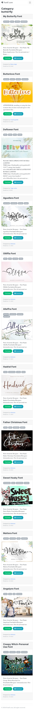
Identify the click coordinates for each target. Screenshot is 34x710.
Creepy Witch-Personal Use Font (16, 645)
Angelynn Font (11, 588)
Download (19, 58)
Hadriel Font (9, 366)
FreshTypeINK (14, 119)
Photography (7, 483)
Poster (5, 372)
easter (5, 134)
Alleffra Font (10, 309)
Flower (10, 134)
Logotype (15, 258)
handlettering (12, 372)
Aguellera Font (11, 198)
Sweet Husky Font (13, 477)
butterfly (12, 79)
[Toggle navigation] (30, 2)
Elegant (26, 203)
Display (20, 134)
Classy (20, 258)
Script (12, 21)
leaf (14, 594)
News (10, 594)
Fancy (15, 134)
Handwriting (24, 21)
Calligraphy (16, 427)
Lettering (17, 21)
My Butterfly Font (12, 16)
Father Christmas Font (15, 422)
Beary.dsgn (13, 64)
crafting (18, 372)
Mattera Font (10, 533)
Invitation (26, 483)
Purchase (7, 58)
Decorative (6, 21)
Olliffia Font (9, 253)
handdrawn (20, 314)
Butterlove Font (11, 74)
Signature (6, 314)
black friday (6, 203)
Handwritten (14, 203)
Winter (5, 258)
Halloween (6, 79)
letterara (12, 243)
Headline (23, 427)
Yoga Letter (13, 188)
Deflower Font (10, 129)
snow (10, 258)
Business (18, 79)
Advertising (12, 538)
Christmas (19, 594)
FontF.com (8, 2)
